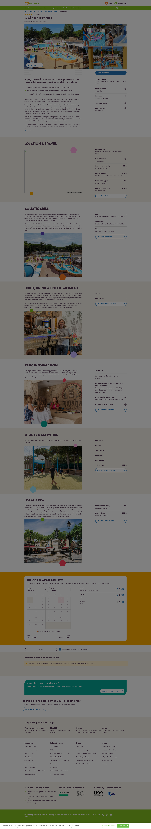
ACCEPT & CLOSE (123, 826)
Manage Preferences (108, 826)
